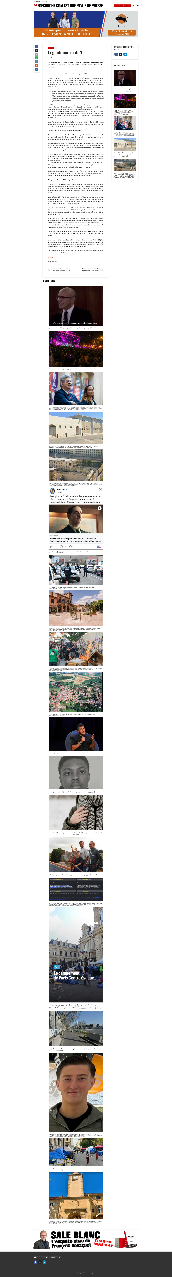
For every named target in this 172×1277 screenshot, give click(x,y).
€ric (49, 57)
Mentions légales (91, 1273)
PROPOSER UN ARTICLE (40, 2)
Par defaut (51, 47)
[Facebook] (116, 54)
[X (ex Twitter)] (120, 54)
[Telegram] (125, 54)
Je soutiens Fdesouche (122, 6)
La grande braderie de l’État (67, 52)
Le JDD (50, 257)
